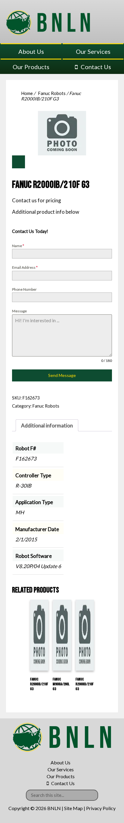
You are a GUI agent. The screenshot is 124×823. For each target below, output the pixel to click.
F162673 (25, 458)
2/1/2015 (26, 539)
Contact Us (96, 66)
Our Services (93, 51)
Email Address (25, 267)
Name (18, 245)
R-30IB (23, 485)
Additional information (47, 425)
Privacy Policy (101, 808)
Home (27, 93)
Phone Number (24, 289)
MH (19, 512)
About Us (31, 51)
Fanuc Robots (52, 93)
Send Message (62, 375)
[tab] (47, 425)
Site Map (73, 808)
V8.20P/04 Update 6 (38, 566)
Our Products (31, 66)
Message (19, 311)
